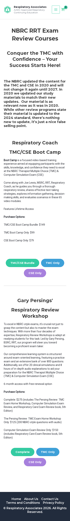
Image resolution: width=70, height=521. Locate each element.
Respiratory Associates (30, 7)
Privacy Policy (53, 502)
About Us (31, 499)
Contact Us (49, 499)
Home (16, 499)
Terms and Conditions (23, 502)
